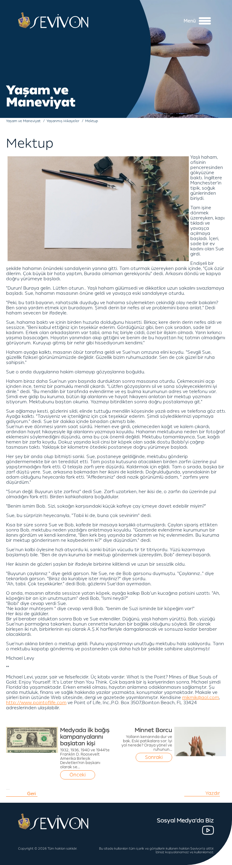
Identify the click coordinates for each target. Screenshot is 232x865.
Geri (31, 793)
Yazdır (212, 793)
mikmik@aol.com (200, 697)
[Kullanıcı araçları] (8, 789)
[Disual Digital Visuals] (217, 860)
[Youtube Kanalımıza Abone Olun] (208, 830)
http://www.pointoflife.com (36, 702)
